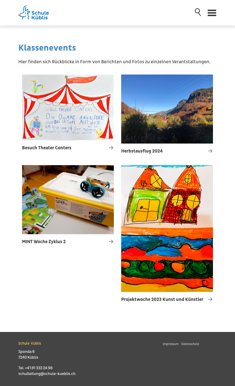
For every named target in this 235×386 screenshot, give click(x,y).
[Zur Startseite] (38, 12)
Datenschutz (190, 344)
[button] (212, 12)
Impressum (171, 344)
